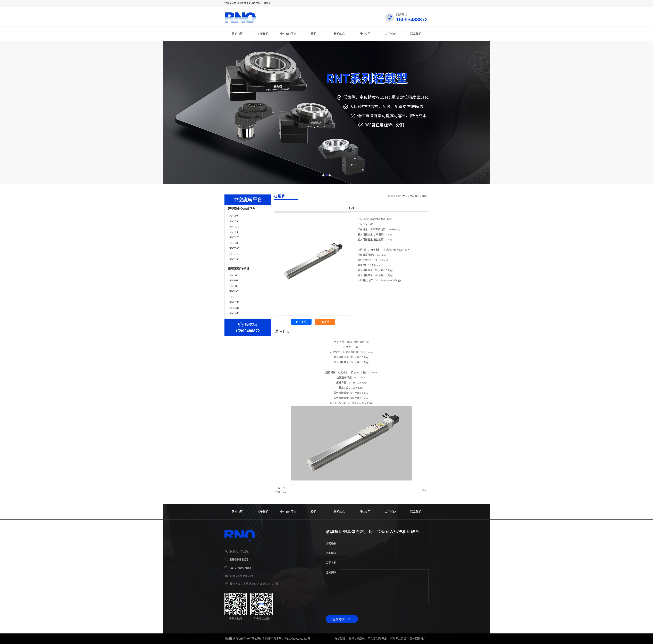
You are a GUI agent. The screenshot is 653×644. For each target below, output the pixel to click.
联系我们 (415, 33)
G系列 (425, 196)
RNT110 (234, 226)
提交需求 (338, 619)
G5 (284, 488)
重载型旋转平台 (238, 268)
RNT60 (233, 215)
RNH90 (233, 291)
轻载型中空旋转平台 (241, 209)
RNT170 (234, 237)
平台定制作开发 (377, 638)
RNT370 (234, 253)
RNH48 (233, 275)
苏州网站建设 (398, 638)
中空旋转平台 (288, 33)
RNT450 (234, 259)
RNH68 (233, 280)
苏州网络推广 (418, 638)
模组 (313, 33)
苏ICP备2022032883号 (297, 638)
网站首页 (237, 33)
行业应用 (364, 33)
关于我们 (262, 33)
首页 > (406, 196)
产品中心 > (416, 196)
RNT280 (234, 248)
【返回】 (424, 490)
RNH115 (234, 296)
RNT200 (234, 242)
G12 (284, 492)
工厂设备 (390, 33)
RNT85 (233, 221)
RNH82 (233, 285)
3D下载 (325, 321)
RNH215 (234, 302)
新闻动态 (339, 33)
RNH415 (234, 313)
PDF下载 (301, 321)
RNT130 (234, 232)
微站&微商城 (357, 638)
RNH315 (234, 307)
